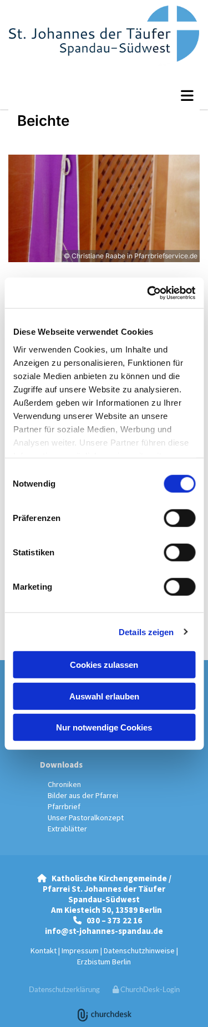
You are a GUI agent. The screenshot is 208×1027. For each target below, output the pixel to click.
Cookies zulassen (104, 665)
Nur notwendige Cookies (104, 727)
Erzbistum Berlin (104, 962)
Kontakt (44, 951)
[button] (104, 95)
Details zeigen (146, 631)
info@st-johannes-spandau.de (104, 931)
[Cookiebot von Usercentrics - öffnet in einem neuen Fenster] (148, 292)
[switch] (179, 518)
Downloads (61, 764)
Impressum (80, 951)
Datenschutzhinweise (139, 951)
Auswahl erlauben (104, 696)
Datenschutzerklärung (64, 989)
